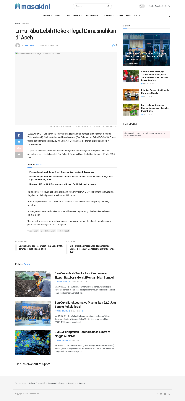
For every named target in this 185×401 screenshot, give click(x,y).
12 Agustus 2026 (132, 63)
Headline (25, 23)
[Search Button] (109, 6)
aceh (36, 231)
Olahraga (109, 16)
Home (17, 23)
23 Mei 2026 (74, 340)
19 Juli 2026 (147, 114)
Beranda (47, 16)
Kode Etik (41, 383)
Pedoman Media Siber (56, 383)
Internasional (93, 16)
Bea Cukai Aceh (48, 231)
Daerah (66, 16)
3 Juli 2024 (43, 45)
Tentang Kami (20, 383)
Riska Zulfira (28, 45)
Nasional (78, 16)
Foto (128, 16)
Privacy (82, 383)
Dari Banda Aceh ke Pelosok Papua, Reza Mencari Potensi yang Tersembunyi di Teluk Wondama (145, 56)
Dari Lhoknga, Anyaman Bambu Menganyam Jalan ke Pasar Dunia (155, 108)
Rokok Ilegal (63, 231)
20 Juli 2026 (147, 97)
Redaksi (32, 383)
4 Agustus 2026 (148, 84)
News (57, 16)
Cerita (120, 16)
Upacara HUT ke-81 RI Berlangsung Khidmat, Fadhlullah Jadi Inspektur (63, 184)
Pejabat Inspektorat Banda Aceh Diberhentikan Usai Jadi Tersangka (61, 172)
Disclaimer (72, 383)
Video (137, 16)
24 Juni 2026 (75, 311)
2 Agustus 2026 (76, 282)
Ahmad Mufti (62, 282)
